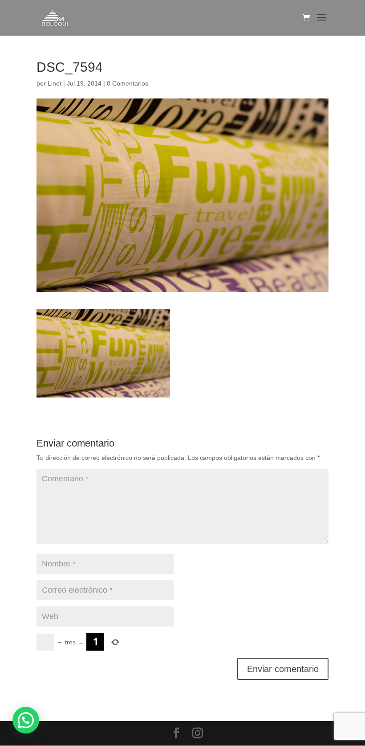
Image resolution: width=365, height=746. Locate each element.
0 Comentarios (127, 83)
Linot (54, 83)
